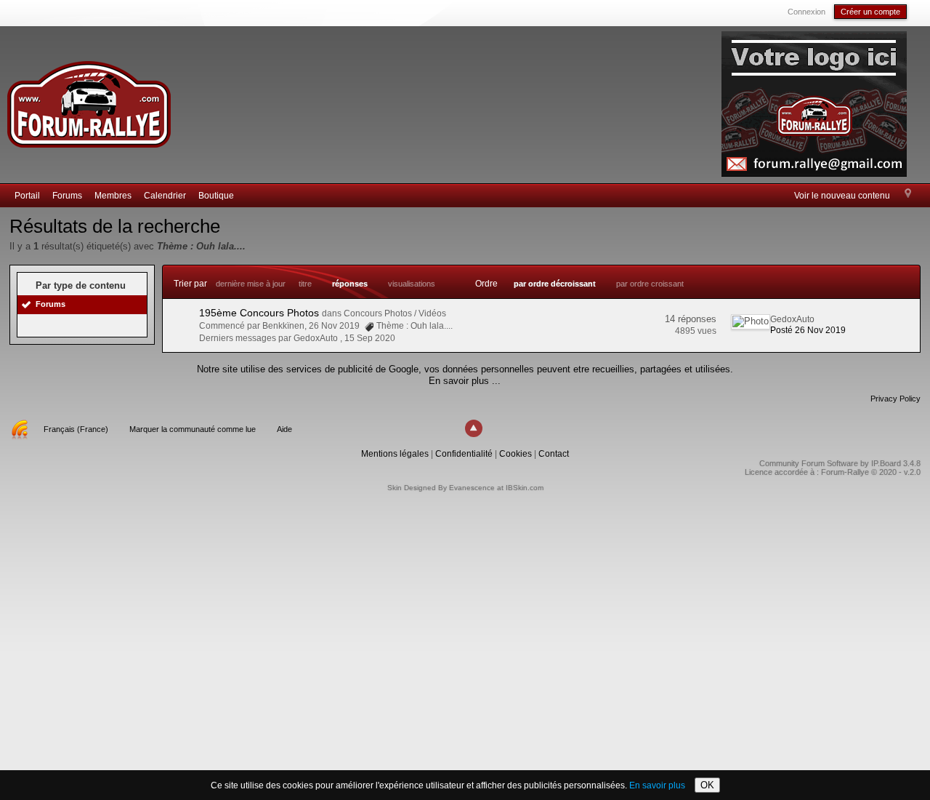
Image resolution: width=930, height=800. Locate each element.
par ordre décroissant (555, 283)
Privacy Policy (895, 398)
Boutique (216, 196)
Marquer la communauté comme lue (192, 429)
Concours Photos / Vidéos (395, 313)
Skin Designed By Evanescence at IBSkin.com (465, 488)
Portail (27, 196)
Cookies (515, 454)
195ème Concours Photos (259, 313)
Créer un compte (870, 11)
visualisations (411, 283)
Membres (113, 196)
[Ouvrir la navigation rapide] (907, 194)
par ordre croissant (650, 283)
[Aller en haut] (473, 428)
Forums (67, 196)
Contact (553, 454)
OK (707, 785)
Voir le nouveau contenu (842, 196)
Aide (284, 429)
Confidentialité (464, 454)
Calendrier (165, 196)
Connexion (806, 11)
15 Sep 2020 (369, 338)
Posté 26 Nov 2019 (808, 330)
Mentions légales (395, 454)
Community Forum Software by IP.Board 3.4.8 (840, 463)
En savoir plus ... (465, 380)
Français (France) (76, 429)
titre (305, 283)
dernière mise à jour (251, 283)
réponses (350, 283)
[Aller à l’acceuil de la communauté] (88, 97)
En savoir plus (657, 785)
